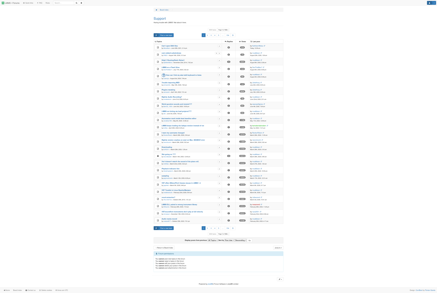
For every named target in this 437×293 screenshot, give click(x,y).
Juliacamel (256, 197)
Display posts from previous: (196, 240)
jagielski (166, 185)
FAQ (40, 3)
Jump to (278, 248)
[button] (232, 35)
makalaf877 (167, 221)
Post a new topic (166, 35)
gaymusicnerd (168, 178)
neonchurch (167, 142)
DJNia (165, 128)
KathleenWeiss (257, 46)
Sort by (221, 240)
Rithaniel (166, 207)
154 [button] (227, 35)
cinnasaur (167, 214)
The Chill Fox (168, 200)
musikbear (256, 53)
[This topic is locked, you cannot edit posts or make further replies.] (158, 155)
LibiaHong (256, 82)
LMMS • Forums (11, 2)
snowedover (167, 99)
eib (164, 114)
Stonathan (167, 48)
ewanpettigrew (257, 104)
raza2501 (255, 211)
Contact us (31, 290)
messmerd (256, 204)
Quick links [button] (29, 3)
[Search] (76, 3)
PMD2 (165, 55)
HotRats (166, 164)
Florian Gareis (430, 290)
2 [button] (207, 35)
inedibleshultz (168, 192)
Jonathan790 (168, 121)
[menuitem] (47, 3)
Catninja (166, 78)
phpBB (210, 284)
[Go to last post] (264, 46)
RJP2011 (166, 149)
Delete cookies (46, 290)
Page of (222, 30)
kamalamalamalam (259, 125)
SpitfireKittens (168, 62)
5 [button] (218, 35)
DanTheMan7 (168, 70)
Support (160, 18)
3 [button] (211, 35)
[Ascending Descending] (241, 240)
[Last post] (219, 46)
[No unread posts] (158, 47)
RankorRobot (168, 135)
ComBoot (419, 290)
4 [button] (214, 35)
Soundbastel (167, 157)
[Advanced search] (81, 3)
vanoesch (167, 92)
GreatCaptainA (168, 171)
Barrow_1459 (168, 106)
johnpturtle (167, 85)
